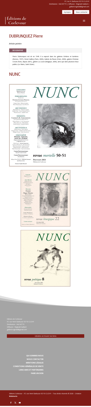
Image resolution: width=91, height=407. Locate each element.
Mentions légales (34, 363)
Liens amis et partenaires (31, 370)
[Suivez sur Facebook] (11, 402)
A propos (67, 12)
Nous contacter (82, 12)
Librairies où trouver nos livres (45, 336)
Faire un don (37, 373)
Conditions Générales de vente (28, 366)
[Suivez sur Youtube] (20, 402)
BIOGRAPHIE (18, 50)
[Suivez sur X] (15, 402)
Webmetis (13, 396)
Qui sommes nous (34, 355)
